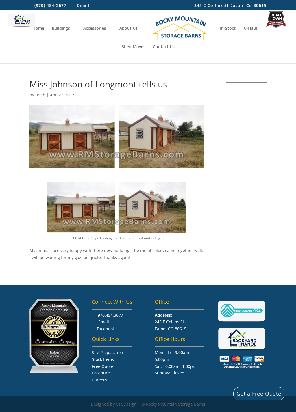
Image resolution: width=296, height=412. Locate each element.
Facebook (106, 328)
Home (38, 28)
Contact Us (164, 47)
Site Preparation (107, 352)
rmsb (40, 95)
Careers (99, 380)
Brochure (101, 373)
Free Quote (102, 366)
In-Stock (228, 28)
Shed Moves (133, 47)
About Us (128, 28)
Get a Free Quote (258, 393)
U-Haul (250, 28)
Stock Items (103, 359)
